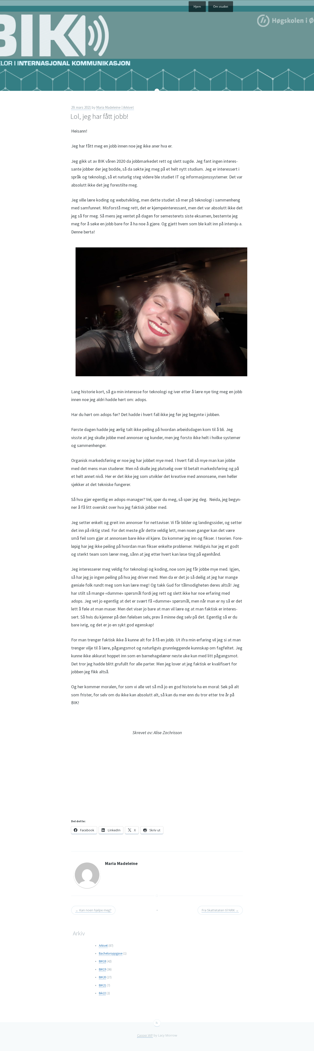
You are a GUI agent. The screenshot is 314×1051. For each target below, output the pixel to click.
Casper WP (145, 1035)
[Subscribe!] (157, 1023)
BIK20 (102, 977)
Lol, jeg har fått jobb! (99, 116)
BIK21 (102, 985)
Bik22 (102, 993)
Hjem (197, 6)
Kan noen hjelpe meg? (93, 910)
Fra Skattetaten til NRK (220, 910)
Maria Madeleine (108, 107)
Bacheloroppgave (110, 953)
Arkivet (128, 107)
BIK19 (102, 969)
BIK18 (102, 961)
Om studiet (220, 6)
